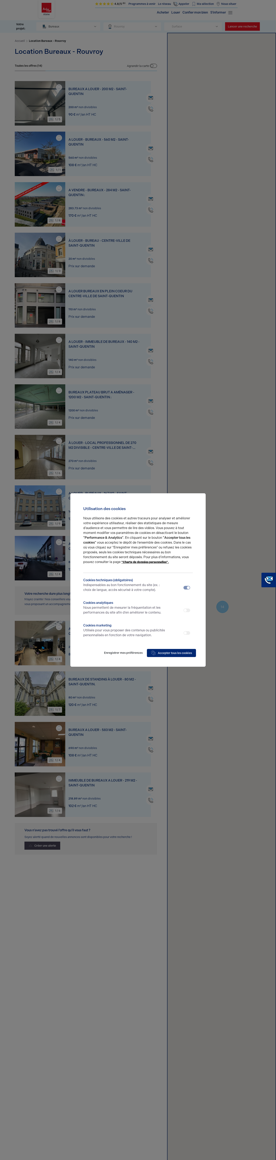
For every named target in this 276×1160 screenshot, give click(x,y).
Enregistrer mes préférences (123, 653)
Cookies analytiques (122, 607)
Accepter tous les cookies (175, 653)
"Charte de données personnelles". (145, 562)
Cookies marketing (124, 630)
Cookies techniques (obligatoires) (121, 585)
